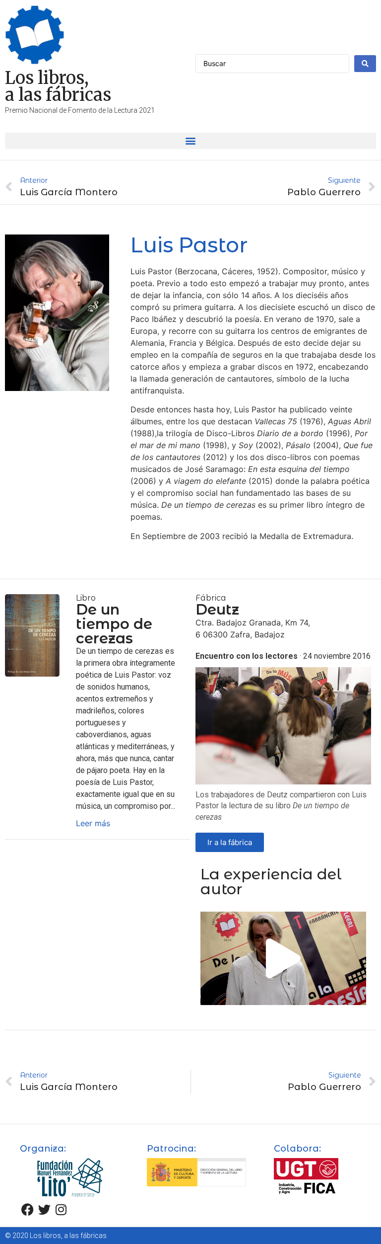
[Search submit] (365, 63)
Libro (86, 598)
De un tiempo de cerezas (114, 624)
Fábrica (210, 598)
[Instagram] (61, 1209)
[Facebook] (27, 1209)
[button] (190, 141)
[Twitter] (44, 1209)
